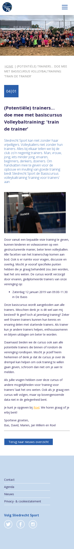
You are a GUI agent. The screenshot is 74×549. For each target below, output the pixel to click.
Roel (36, 407)
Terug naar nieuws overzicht (28, 442)
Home (9, 66)
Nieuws (9, 494)
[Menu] (65, 7)
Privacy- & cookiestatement (22, 501)
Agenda (9, 487)
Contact (9, 480)
